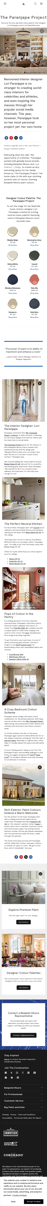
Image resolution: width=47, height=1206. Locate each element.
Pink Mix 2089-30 (21, 628)
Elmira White (13, 264)
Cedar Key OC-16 (16, 561)
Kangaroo (13, 312)
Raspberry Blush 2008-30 (19, 659)
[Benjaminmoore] (23, 3)
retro (27, 633)
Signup (7, 1059)
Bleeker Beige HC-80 (12, 464)
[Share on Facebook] (6, 138)
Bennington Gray (34, 240)
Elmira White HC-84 (33, 532)
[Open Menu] (5, 4)
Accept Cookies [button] (33, 1201)
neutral (36, 528)
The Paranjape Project (13, 445)
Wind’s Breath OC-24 (17, 564)
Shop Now (12, 245)
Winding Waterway (12, 288)
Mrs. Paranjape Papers (34, 721)
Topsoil (34, 264)
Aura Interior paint (23, 645)
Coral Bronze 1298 (16, 654)
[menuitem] (5, 1072)
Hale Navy (34, 312)
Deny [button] (13, 1201)
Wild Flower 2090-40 (17, 657)
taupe (37, 824)
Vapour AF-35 (14, 559)
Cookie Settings (19, 1195)
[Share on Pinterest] (11, 138)
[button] (42, 31)
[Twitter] (16, 138)
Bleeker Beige (12, 240)
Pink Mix (34, 288)
